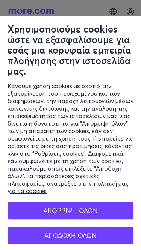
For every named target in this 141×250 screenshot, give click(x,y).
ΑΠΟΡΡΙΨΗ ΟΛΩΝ (70, 210)
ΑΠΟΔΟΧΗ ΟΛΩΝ (70, 235)
